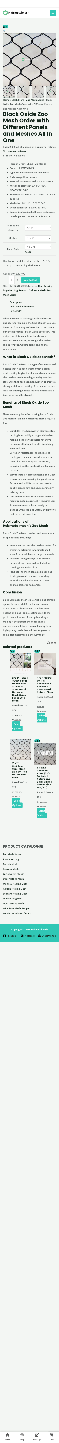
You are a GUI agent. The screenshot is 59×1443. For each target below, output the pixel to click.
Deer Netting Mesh (13, 878)
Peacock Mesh (11, 868)
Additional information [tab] (22, 306)
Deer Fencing (45, 285)
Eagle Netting (10, 290)
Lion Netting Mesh (13, 898)
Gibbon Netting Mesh (14, 888)
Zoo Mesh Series (12, 854)
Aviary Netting (11, 859)
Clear (28, 251)
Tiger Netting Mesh (13, 903)
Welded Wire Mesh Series (17, 913)
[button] (29, 31)
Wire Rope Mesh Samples (17, 908)
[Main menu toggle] (53, 13)
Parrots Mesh (10, 864)
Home (6, 99)
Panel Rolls (13, 249)
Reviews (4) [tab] (16, 310)
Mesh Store (18, 99)
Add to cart (30, 279)
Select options (16, 726)
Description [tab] (16, 302)
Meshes (13, 238)
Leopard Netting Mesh (15, 893)
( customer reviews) (14, 151)
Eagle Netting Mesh (13, 873)
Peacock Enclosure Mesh (32, 290)
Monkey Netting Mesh (15, 883)
